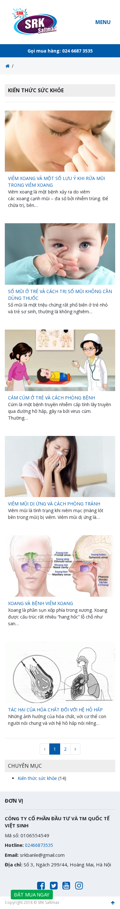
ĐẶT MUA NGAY (32, 894)
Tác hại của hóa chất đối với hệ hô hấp (55, 710)
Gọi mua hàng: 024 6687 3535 (60, 51)
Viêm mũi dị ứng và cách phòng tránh (54, 504)
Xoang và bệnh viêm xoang (40, 603)
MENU (103, 22)
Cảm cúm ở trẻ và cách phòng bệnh (51, 398)
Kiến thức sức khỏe (37, 778)
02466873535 (39, 845)
